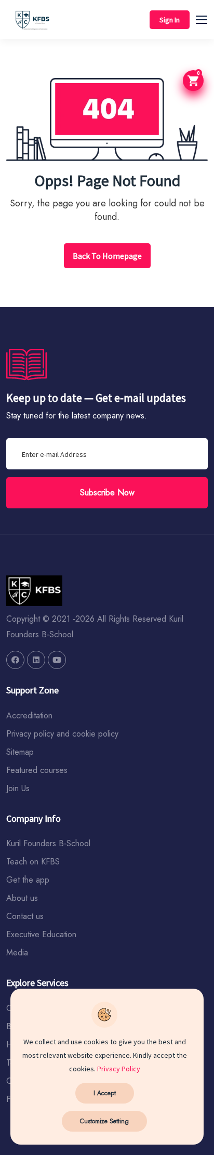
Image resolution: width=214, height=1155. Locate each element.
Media (17, 953)
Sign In (169, 19)
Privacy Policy (118, 1068)
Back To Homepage (107, 256)
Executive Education (41, 934)
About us (22, 898)
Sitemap (20, 752)
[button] (206, 18)
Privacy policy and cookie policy (62, 734)
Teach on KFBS (33, 862)
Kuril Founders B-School (48, 843)
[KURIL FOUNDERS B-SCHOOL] (15, 660)
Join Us (18, 788)
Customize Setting (104, 1121)
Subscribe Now (107, 492)
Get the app (27, 880)
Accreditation (29, 715)
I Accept (104, 1093)
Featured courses (37, 770)
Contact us (25, 916)
